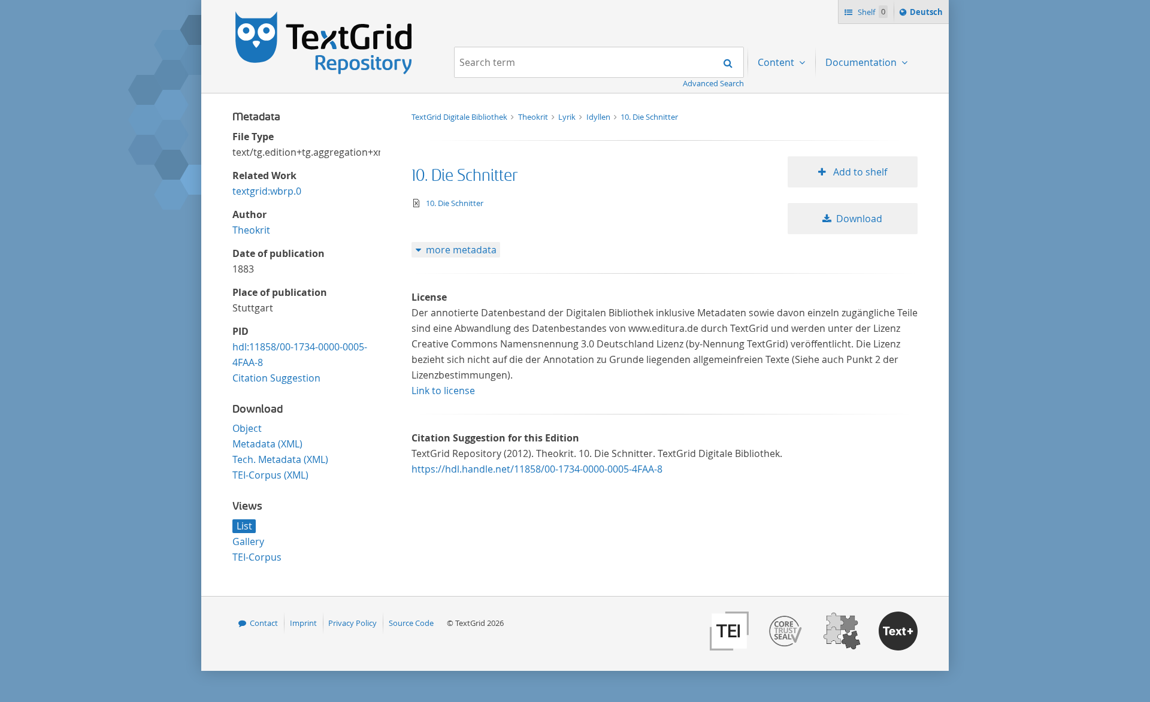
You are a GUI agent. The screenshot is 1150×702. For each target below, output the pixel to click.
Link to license (443, 390)
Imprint (303, 623)
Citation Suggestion (276, 378)
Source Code (411, 623)
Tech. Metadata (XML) (280, 459)
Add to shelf (859, 171)
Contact (264, 623)
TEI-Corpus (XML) (270, 475)
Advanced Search (713, 83)
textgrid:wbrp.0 (266, 191)
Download (859, 218)
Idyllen (599, 116)
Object (247, 428)
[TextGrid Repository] (324, 15)
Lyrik (567, 116)
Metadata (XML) (267, 443)
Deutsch (927, 14)
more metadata (461, 249)
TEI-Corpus (257, 557)
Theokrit (251, 230)
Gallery (248, 541)
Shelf (870, 12)
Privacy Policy (352, 623)
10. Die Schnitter (649, 116)
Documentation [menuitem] (862, 62)
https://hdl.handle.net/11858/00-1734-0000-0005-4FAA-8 (536, 469)
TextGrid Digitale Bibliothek (460, 116)
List (244, 525)
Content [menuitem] (777, 62)
